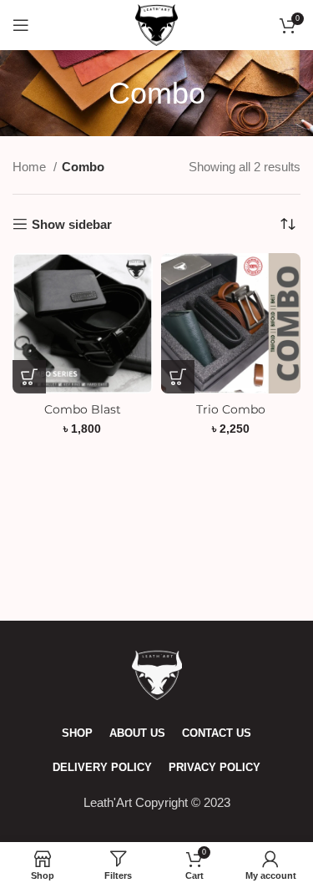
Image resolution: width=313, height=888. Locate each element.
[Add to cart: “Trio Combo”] (177, 376)
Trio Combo (230, 409)
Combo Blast (82, 409)
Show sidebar (72, 224)
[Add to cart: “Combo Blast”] (29, 376)
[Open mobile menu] (21, 25)
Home (31, 167)
